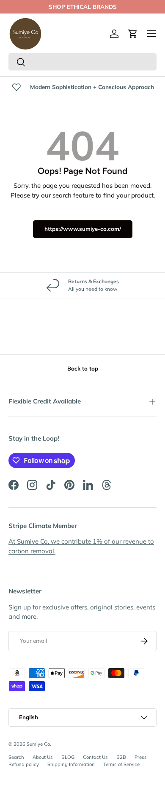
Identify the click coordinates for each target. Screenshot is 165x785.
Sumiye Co (38, 744)
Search (16, 757)
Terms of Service (121, 764)
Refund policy (23, 764)
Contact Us (95, 757)
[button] (133, 33)
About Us (43, 757)
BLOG (67, 757)
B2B (121, 757)
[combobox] (82, 61)
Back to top (82, 368)
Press (141, 757)
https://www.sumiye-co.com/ (82, 228)
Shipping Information (71, 764)
